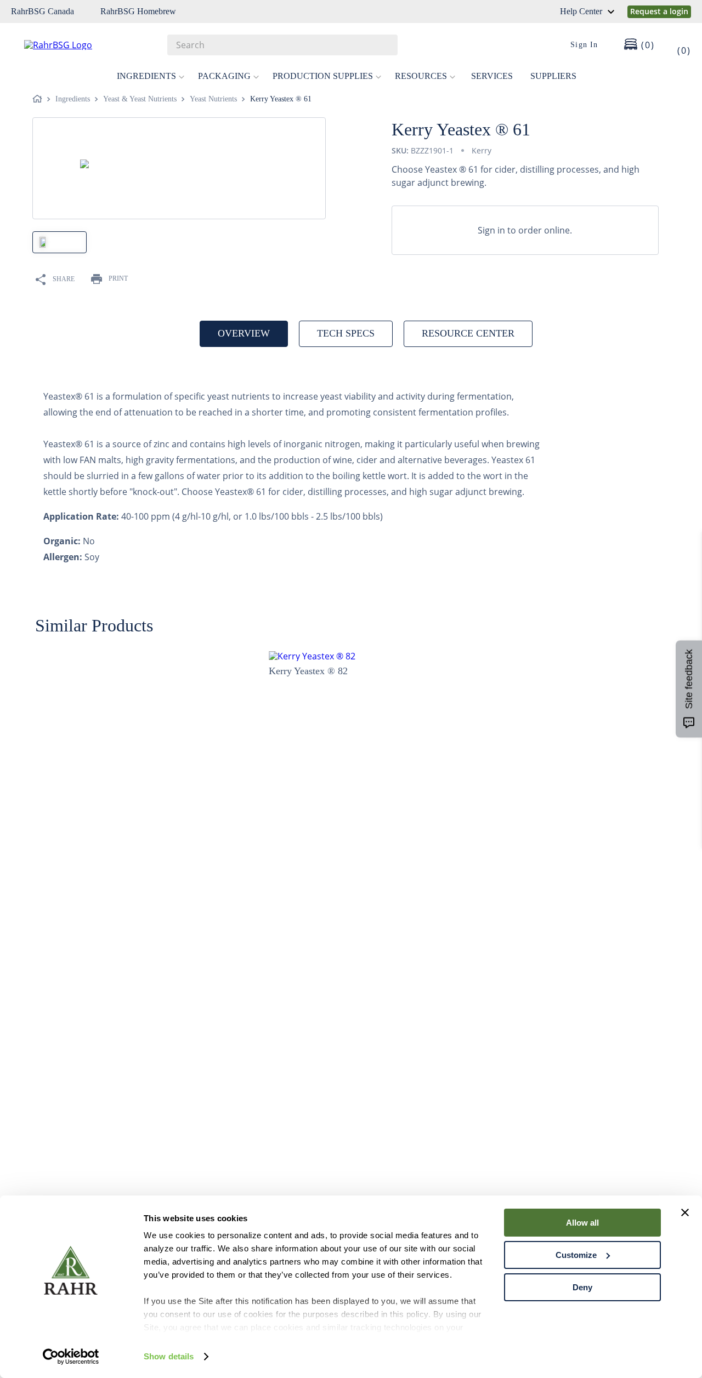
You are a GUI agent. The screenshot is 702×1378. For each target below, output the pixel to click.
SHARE (64, 279)
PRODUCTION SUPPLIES (323, 76)
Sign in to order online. (525, 230)
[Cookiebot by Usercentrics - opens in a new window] (71, 1356)
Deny (582, 1287)
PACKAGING (224, 76)
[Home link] (39, 99)
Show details (169, 1356)
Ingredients (72, 99)
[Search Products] (384, 45)
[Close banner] (685, 1212)
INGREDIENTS (146, 76)
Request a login (659, 11)
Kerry (481, 150)
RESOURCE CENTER (468, 333)
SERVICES (492, 76)
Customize (576, 1255)
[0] (676, 45)
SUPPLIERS (553, 76)
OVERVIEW (244, 333)
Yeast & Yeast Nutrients (140, 99)
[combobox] (282, 45)
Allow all (582, 1222)
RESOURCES (421, 76)
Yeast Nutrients (213, 99)
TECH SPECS (346, 333)
